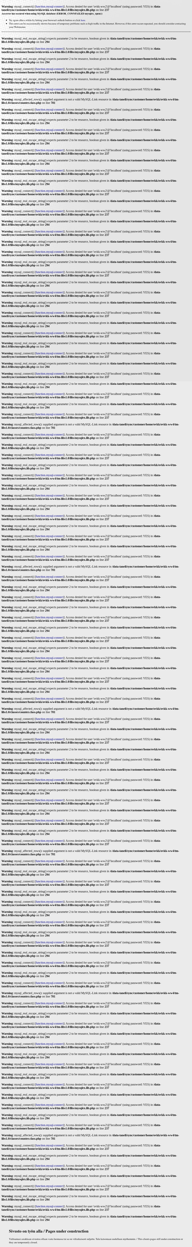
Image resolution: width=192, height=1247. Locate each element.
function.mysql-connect (49, 6)
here (83, 20)
